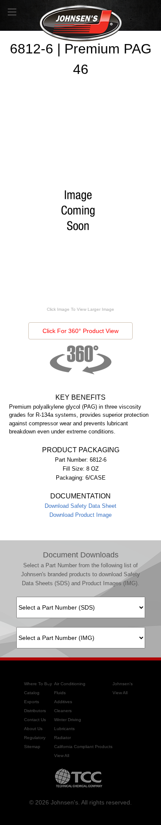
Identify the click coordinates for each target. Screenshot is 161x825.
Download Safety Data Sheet (80, 506)
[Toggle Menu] (12, 12)
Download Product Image (80, 515)
